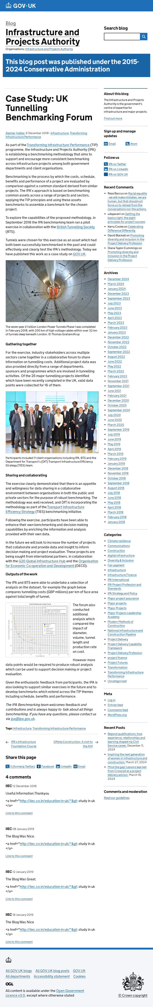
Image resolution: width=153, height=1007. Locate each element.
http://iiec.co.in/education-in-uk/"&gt (48, 801)
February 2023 (117, 327)
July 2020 (114, 415)
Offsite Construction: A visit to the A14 (73, 744)
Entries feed (115, 705)
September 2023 (119, 298)
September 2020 (119, 410)
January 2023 (117, 332)
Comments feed (118, 710)
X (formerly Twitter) (22, 766)
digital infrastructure (121, 555)
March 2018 (115, 512)
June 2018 (114, 497)
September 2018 (118, 483)
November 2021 (118, 381)
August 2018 (116, 488)
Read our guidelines (116, 798)
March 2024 (116, 284)
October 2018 (117, 478)
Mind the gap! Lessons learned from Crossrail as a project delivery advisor (127, 771)
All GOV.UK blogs (19, 971)
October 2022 (117, 347)
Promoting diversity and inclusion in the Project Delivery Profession (126, 239)
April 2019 (114, 449)
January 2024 (117, 288)
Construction (116, 550)
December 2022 (118, 337)
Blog (11, 23)
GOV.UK (79, 254)
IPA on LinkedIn (118, 169)
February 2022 (117, 376)
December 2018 (118, 468)
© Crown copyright (132, 995)
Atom (133, 144)
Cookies (79, 976)
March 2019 (115, 454)
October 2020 (117, 405)
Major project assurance (123, 598)
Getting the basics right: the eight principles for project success (126, 217)
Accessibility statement (52, 976)
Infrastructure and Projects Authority (43, 37)
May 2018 (114, 502)
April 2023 (115, 318)
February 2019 (117, 458)
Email (81, 766)
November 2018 (118, 473)
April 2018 (114, 507)
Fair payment (116, 565)
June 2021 (114, 391)
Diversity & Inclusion (121, 560)
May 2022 (114, 366)
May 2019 (114, 444)
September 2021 (118, 386)
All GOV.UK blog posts (52, 971)
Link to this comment (19, 813)
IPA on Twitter (117, 164)
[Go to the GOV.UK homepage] (21, 5)
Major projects (117, 603)
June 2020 (115, 420)
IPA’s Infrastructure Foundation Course (23, 744)
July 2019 (114, 434)
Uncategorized (117, 681)
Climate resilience (119, 541)
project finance (117, 657)
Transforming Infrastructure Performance (59, 728)
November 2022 (118, 342)
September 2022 (119, 352)
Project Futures (118, 662)
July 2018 (114, 493)
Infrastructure (60, 133)
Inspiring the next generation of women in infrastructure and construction (127, 758)
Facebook (47, 766)
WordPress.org (117, 715)
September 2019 (118, 429)
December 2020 (118, 400)
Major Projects (117, 608)
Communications (119, 546)
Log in (111, 700)
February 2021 (117, 395)
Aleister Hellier (15, 133)
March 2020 (116, 424)
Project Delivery (118, 639)
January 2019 (116, 463)
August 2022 (116, 356)
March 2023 (116, 322)
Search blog (116, 28)
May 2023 (114, 313)
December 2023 (118, 293)
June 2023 (115, 308)
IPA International (118, 579)
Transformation (117, 667)
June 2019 (114, 439)
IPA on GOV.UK (118, 174)
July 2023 (114, 303)
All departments (18, 976)
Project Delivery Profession (125, 653)
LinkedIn (66, 766)
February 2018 (117, 517)
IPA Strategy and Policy (122, 593)
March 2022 (116, 371)
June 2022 (115, 361)
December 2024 (118, 279)
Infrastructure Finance (122, 575)
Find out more (113, 118)
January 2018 (116, 522)
